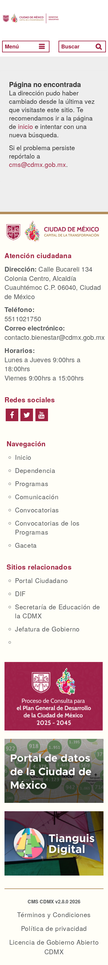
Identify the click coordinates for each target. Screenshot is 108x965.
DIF (20, 593)
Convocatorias (37, 509)
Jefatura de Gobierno (47, 628)
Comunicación (36, 496)
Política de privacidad (54, 928)
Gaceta (26, 545)
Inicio (23, 457)
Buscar (70, 46)
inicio (25, 126)
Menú (12, 46)
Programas (31, 483)
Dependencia (35, 470)
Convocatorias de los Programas (47, 527)
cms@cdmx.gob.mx (37, 164)
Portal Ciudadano (41, 580)
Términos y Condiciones (54, 914)
